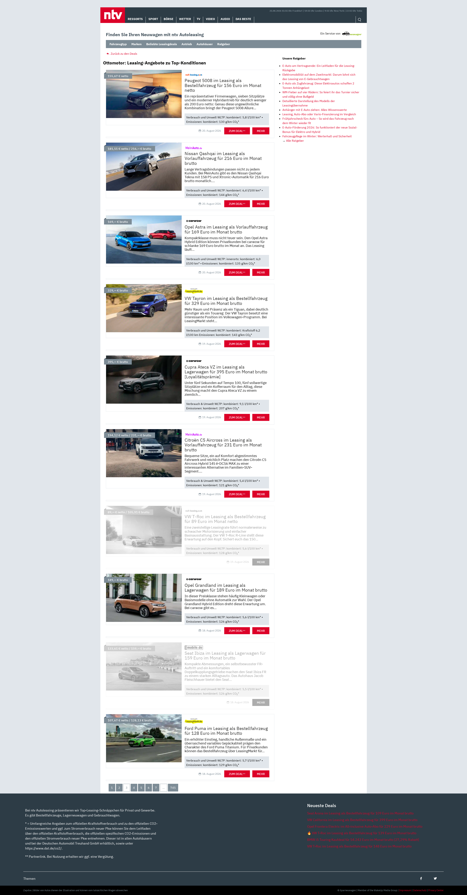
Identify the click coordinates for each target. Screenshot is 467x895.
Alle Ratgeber (295, 140)
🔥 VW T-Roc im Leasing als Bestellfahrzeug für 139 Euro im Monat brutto (361, 833)
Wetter (185, 19)
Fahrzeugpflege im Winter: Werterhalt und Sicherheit (317, 136)
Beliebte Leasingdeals (161, 44)
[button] (112, 15)
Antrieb (186, 44)
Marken (136, 44)
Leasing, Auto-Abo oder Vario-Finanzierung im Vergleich (319, 114)
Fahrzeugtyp (118, 44)
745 (173, 787)
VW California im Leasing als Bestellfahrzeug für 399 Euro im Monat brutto (362, 820)
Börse (168, 19)
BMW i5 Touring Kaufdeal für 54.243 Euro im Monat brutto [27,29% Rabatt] (363, 840)
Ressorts (135, 19)
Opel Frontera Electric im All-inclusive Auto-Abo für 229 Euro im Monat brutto (364, 826)
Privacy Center (436, 890)
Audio (225, 19)
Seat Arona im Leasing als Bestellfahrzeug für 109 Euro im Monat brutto (360, 813)
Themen (29, 878)
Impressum (405, 890)
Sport (153, 19)
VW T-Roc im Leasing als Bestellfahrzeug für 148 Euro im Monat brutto (359, 846)
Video (210, 19)
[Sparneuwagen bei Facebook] (421, 878)
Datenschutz (419, 890)
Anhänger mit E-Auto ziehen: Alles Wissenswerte (314, 110)
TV (198, 19)
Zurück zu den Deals (123, 53)
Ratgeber (223, 44)
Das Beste (243, 19)
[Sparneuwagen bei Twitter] (435, 878)
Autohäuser (205, 44)
